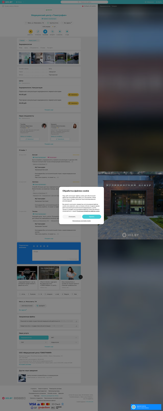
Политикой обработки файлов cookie (88, 211)
